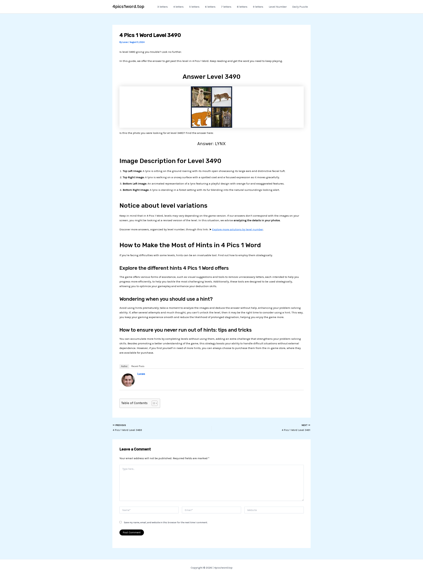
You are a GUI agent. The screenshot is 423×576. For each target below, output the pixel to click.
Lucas (141, 374)
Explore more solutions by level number (237, 229)
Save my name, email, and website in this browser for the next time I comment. (166, 522)
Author (124, 366)
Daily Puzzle (300, 6)
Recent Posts (137, 366)
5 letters (194, 6)
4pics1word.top (128, 6)
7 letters (226, 6)
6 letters (210, 6)
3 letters (162, 6)
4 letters (178, 6)
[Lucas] (128, 380)
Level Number (278, 6)
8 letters (242, 6)
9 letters (258, 6)
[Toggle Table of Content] (153, 403)
